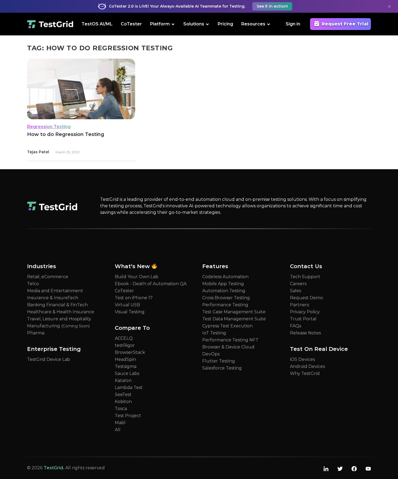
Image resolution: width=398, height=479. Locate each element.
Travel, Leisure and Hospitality (59, 318)
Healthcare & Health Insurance (60, 311)
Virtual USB (127, 304)
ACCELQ (124, 338)
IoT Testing (214, 332)
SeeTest (123, 394)
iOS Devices (302, 359)
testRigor (125, 345)
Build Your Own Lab (136, 276)
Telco (33, 283)
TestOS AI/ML (97, 23)
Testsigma (125, 366)
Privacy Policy (305, 311)
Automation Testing (223, 290)
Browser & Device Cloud (228, 347)
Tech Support (305, 276)
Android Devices (307, 366)
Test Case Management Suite (234, 311)
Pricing (225, 23)
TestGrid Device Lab (48, 359)
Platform (160, 23)
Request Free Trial (345, 23)
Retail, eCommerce (47, 276)
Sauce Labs (127, 373)
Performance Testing (225, 304)
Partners (299, 304)
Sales (295, 290)
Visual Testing (130, 311)
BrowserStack (130, 352)
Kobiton (123, 401)
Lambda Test (129, 387)
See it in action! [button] (272, 6)
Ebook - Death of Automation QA (151, 283)
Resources (253, 23)
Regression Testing (49, 126)
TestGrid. (54, 467)
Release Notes (305, 332)
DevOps (211, 354)
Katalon (123, 380)
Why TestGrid (305, 373)
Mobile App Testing (223, 283)
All (117, 429)
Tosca (121, 408)
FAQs (295, 325)
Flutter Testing (218, 361)
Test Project (128, 415)
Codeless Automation (225, 276)
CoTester (131, 23)
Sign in (293, 23)
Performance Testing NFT (230, 339)
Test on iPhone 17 (134, 297)
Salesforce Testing (222, 368)
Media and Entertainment (55, 290)
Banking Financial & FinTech (57, 304)
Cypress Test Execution (227, 325)
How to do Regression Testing (65, 134)
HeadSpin (125, 359)
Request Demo (306, 297)
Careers (298, 283)
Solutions (193, 23)
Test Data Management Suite (234, 318)
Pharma (35, 332)
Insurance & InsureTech (52, 297)
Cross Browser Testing (226, 297)
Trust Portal (303, 318)
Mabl (120, 422)
